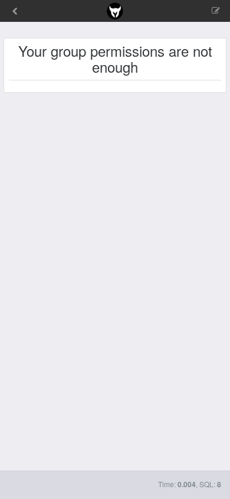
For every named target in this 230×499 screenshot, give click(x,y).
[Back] (15, 12)
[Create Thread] (191, 11)
